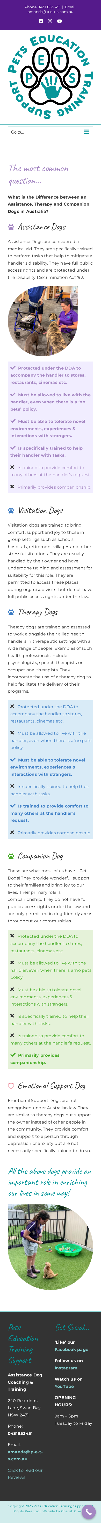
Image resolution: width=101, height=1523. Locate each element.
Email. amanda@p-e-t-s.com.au (52, 9)
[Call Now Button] (89, 1512)
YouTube (64, 1386)
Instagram (66, 1368)
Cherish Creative (74, 1511)
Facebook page (71, 1349)
